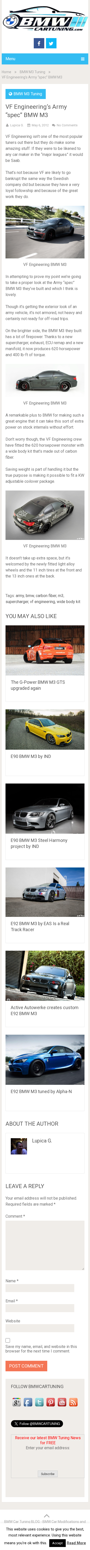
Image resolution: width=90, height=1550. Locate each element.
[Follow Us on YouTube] (62, 1406)
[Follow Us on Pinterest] (50, 1406)
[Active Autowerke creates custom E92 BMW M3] (45, 976)
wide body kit (68, 601)
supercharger (17, 601)
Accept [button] (57, 1543)
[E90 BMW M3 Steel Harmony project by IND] (45, 809)
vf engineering (42, 601)
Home (6, 72)
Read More (76, 1543)
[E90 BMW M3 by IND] (45, 729)
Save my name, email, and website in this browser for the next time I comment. (41, 1348)
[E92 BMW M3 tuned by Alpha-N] (45, 1060)
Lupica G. (17, 125)
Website (13, 1321)
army (20, 595)
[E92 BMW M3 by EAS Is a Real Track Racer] (45, 892)
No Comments (67, 125)
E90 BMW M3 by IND (31, 756)
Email (12, 1301)
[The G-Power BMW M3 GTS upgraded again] (45, 650)
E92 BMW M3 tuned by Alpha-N (41, 1091)
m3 (61, 595)
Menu (10, 58)
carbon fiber (46, 595)
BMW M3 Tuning (32, 72)
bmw (30, 595)
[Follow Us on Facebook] (28, 1406)
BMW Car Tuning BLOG (22, 1522)
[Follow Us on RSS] (73, 1406)
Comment (15, 1216)
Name (12, 1281)
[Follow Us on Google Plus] (16, 1406)
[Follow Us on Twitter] (39, 1406)
